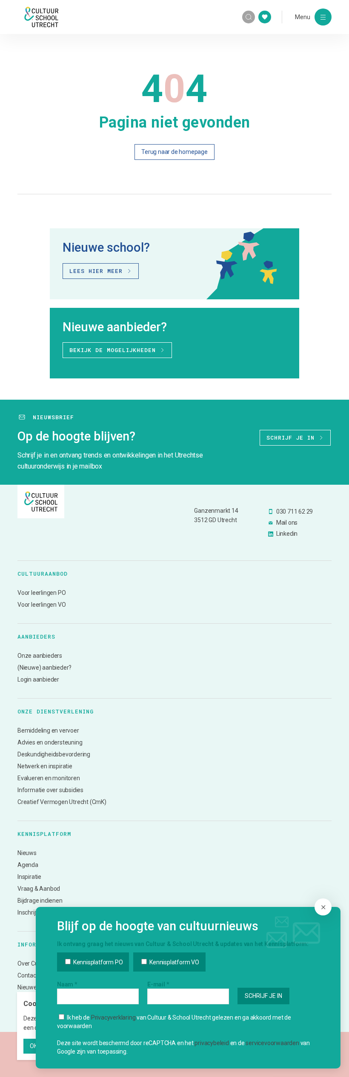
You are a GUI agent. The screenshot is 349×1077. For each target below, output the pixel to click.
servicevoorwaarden (272, 1043)
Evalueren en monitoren (48, 778)
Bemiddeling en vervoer (48, 730)
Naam (67, 984)
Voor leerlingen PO (41, 592)
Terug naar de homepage (174, 151)
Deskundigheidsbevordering (53, 754)
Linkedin (287, 533)
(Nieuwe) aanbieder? (44, 667)
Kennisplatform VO (173, 962)
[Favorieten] (264, 17)
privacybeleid (212, 1043)
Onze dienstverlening (55, 711)
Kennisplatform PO (97, 962)
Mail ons (287, 522)
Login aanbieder (38, 679)
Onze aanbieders (39, 655)
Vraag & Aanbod (38, 888)
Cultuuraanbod (42, 573)
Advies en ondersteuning (49, 742)
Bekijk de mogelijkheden (112, 350)
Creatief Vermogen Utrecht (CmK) (61, 802)
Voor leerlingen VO (41, 604)
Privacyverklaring (113, 1017)
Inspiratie (29, 876)
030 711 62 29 (294, 511)
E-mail (158, 984)
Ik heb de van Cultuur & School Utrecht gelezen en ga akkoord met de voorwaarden (174, 1021)
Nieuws (27, 853)
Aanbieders (36, 636)
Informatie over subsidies (50, 790)
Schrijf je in (290, 437)
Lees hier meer (96, 271)
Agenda (27, 864)
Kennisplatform (44, 834)
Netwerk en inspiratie (44, 766)
